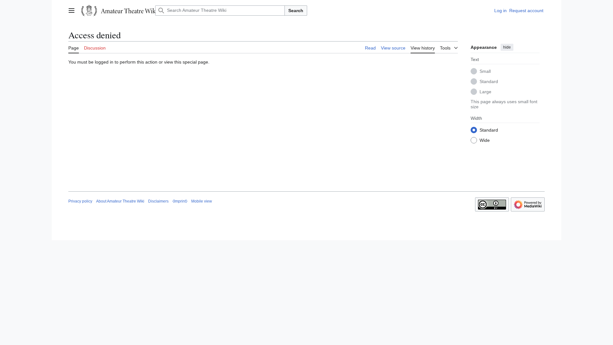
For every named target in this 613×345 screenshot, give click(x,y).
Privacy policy (80, 201)
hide (507, 47)
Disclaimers (158, 201)
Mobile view (201, 201)
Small (485, 71)
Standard (489, 81)
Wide (485, 140)
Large (485, 91)
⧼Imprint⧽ (179, 201)
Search (295, 10)
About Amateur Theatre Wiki (120, 201)
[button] (71, 10)
